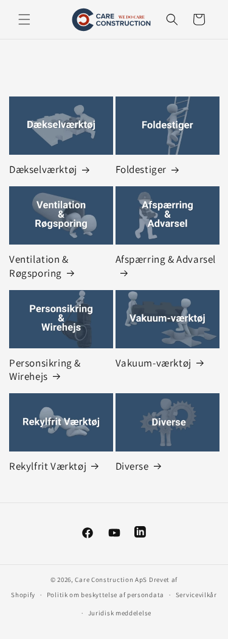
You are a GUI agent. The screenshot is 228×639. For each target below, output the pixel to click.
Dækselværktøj (43, 169)
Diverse (132, 466)
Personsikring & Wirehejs (45, 369)
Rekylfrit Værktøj (47, 466)
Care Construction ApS (111, 579)
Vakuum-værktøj (154, 363)
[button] (24, 19)
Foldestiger (141, 169)
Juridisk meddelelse (119, 613)
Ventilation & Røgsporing (39, 265)
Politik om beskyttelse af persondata (105, 594)
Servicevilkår (196, 594)
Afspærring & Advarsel (166, 259)
